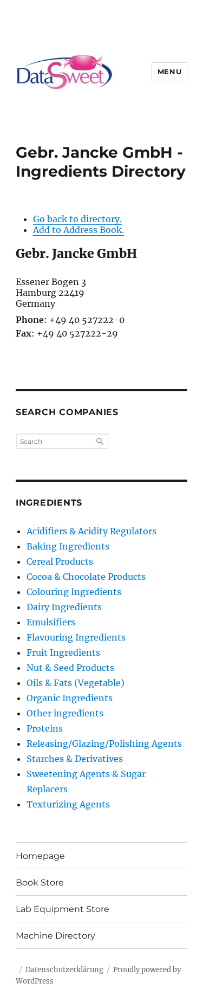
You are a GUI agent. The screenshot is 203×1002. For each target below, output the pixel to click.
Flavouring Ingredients (76, 637)
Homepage (40, 856)
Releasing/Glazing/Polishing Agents (104, 743)
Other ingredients (65, 713)
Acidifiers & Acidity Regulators (91, 531)
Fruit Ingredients (63, 652)
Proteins (45, 728)
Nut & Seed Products (70, 667)
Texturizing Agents (68, 804)
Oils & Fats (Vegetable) (76, 682)
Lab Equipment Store (62, 909)
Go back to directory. (77, 219)
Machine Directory (55, 935)
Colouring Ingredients (74, 591)
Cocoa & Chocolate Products (86, 576)
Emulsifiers (51, 622)
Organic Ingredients (70, 698)
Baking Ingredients (68, 546)
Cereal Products (60, 561)
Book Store (40, 882)
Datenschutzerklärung (64, 969)
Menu (169, 71)
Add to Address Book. (78, 229)
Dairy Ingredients (64, 607)
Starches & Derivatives (75, 758)
